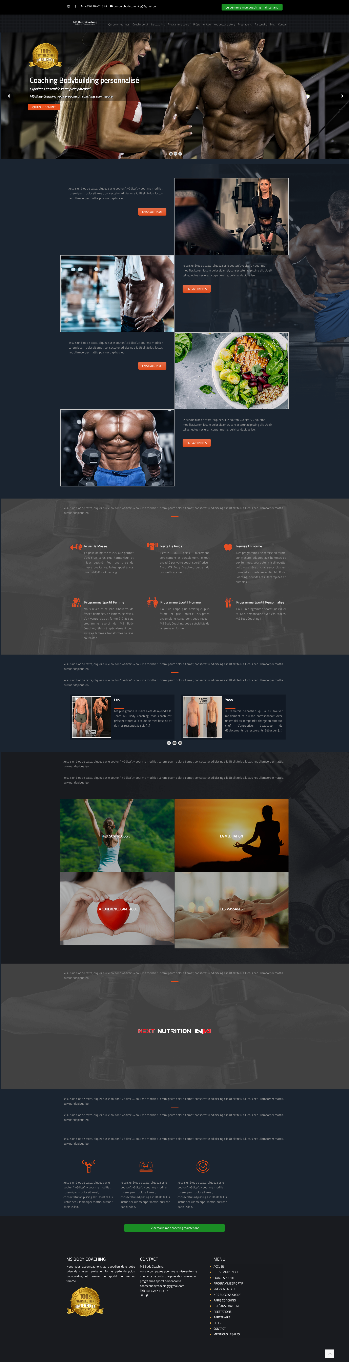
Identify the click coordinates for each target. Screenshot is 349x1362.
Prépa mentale (224, 1289)
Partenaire (221, 1317)
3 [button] (180, 743)
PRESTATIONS (222, 1311)
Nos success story (227, 1294)
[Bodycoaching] (84, 21)
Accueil (218, 1266)
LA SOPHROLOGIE (117, 836)
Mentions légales (226, 1334)
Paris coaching (224, 1300)
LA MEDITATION (231, 836)
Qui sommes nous (226, 1272)
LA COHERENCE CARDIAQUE (117, 909)
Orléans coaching (226, 1306)
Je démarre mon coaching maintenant (252, 7)
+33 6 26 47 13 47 (96, 6)
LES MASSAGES (231, 909)
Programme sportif (228, 1283)
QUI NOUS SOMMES (44, 107)
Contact (219, 1328)
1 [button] (169, 743)
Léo (117, 700)
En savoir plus (152, 212)
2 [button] (174, 743)
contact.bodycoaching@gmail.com (136, 6)
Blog (217, 1323)
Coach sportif (223, 1277)
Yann (229, 700)
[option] (122, 717)
